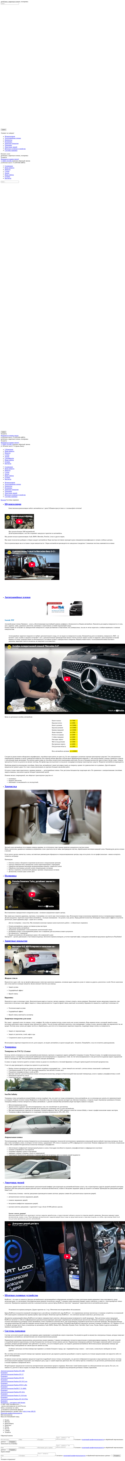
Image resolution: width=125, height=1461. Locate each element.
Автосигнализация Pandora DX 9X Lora (14, 1381)
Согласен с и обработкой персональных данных (83, 1455)
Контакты (8, 178)
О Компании (9, 449)
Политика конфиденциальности (11, 1413)
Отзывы (7, 176)
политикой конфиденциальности (93, 1439)
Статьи (7, 171)
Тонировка (8, 145)
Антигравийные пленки (13, 138)
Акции (7, 173)
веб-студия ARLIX (29, 1411)
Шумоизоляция (10, 136)
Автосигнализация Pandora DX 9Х (12, 1378)
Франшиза (10, 159)
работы (9, 175)
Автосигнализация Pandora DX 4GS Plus (14, 1399)
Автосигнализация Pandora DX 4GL (13, 1392)
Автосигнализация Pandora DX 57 (12, 1374)
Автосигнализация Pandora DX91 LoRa (14, 1385)
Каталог (3, 500)
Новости (7, 169)
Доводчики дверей (11, 147)
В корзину (4, 1372)
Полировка (8, 142)
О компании (9, 166)
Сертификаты (9, 458)
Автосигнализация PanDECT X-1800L (13, 1388)
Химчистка (8, 140)
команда (9, 168)
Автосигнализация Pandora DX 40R (13, 1371)
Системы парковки (11, 150)
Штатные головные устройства (15, 149)
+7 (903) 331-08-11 (7, 161)
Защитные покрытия (11, 143)
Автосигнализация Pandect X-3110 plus (14, 1395)
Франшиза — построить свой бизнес (13, 1402)
